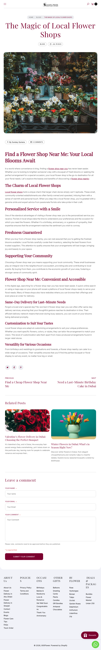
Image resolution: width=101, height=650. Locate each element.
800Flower (45, 645)
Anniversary (41, 616)
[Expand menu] (5, 4)
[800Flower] (50, 4)
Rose (71, 588)
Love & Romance (40, 598)
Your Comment (12, 515)
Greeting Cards (56, 592)
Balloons (56, 588)
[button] (88, 4)
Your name (11, 488)
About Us (7, 588)
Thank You (41, 612)
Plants (55, 597)
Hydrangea (73, 591)
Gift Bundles (58, 603)
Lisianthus (73, 613)
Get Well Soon (42, 603)
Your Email (11, 501)
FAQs (6, 625)
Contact (7, 609)
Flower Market (89, 598)
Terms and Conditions (24, 592)
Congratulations (42, 607)
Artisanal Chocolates (57, 608)
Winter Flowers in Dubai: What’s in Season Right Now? (70, 445)
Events (6, 612)
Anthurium (73, 610)
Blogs (38, 17)
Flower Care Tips (8, 620)
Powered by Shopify (59, 645)
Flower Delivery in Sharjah (8, 603)
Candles (56, 600)
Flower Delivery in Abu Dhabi (8, 594)
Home (31, 17)
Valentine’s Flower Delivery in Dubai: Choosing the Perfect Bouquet (25, 438)
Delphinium (73, 607)
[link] (7, 367)
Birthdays (40, 588)
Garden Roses (75, 604)
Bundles (89, 594)
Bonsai (72, 594)
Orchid (72, 600)
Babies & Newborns (41, 592)
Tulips (71, 597)
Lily (70, 616)
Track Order (8, 628)
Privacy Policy (25, 588)
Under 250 (90, 603)
